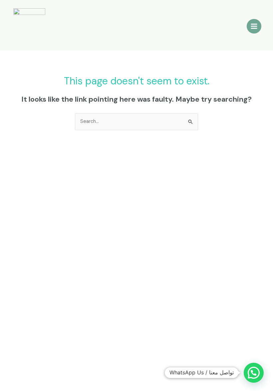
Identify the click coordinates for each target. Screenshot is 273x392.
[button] (254, 373)
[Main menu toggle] (254, 26)
